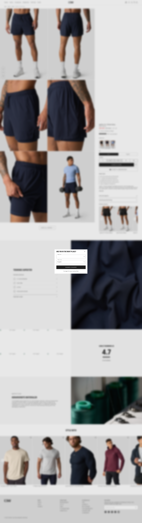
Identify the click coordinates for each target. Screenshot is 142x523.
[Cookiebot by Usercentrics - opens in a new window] (19, 520)
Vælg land (59, 254)
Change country (71, 267)
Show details (87, 520)
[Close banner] (129, 508)
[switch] (52, 520)
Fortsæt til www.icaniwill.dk (71, 271)
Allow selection (116, 514)
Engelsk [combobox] (59, 262)
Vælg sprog (59, 259)
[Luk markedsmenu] (85, 251)
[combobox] (71, 256)
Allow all (116, 510)
